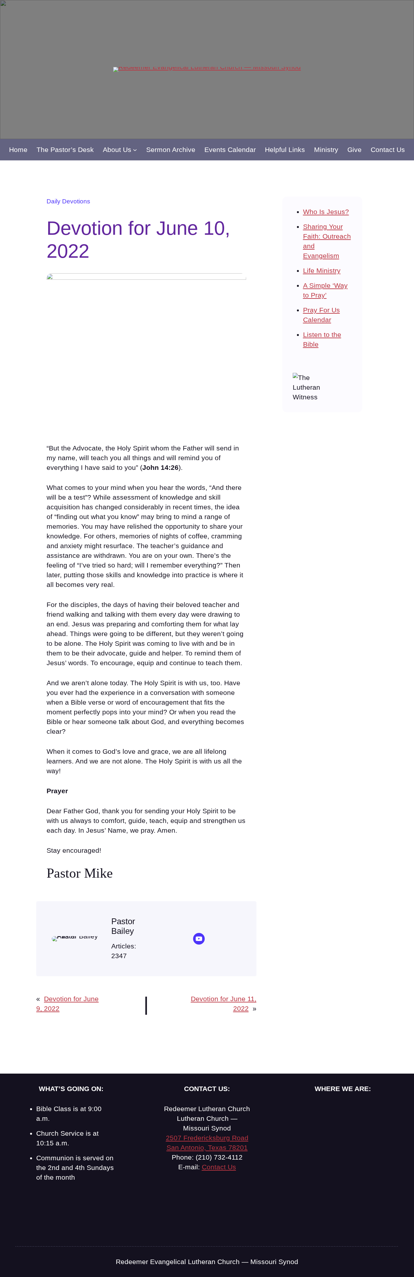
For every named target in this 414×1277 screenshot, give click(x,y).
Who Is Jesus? (326, 211)
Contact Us (219, 1167)
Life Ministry (322, 270)
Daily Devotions (68, 201)
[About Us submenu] (135, 150)
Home (18, 149)
